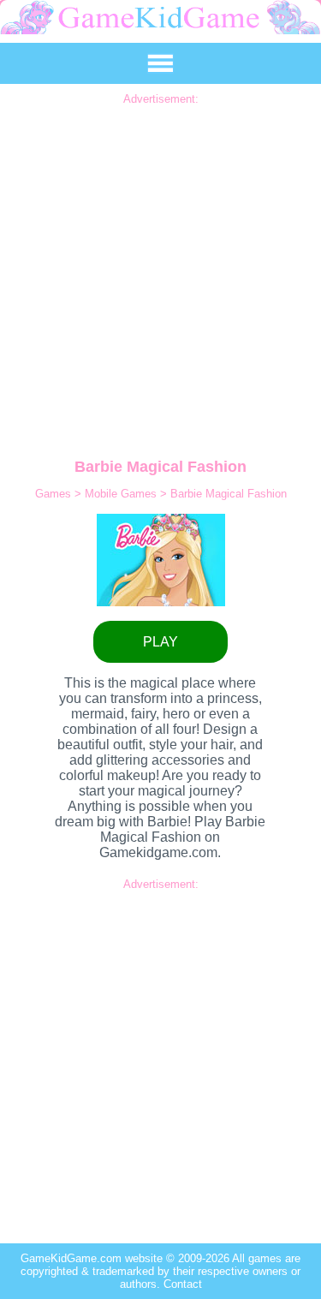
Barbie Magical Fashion (228, 493)
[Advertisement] (160, 265)
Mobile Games (122, 493)
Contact (182, 1284)
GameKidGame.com (73, 1258)
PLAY (160, 642)
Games (54, 493)
